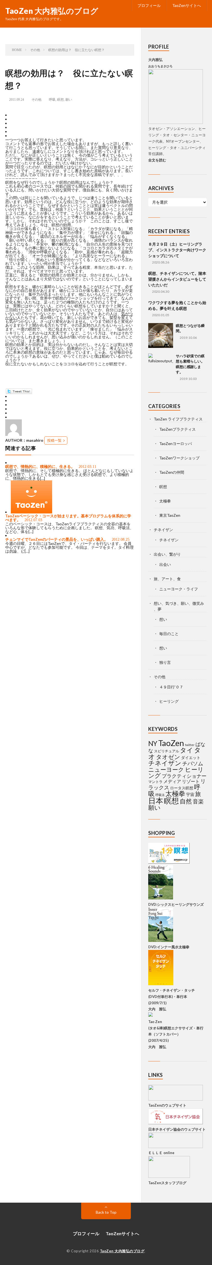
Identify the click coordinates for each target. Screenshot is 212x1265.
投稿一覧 (54, 440)
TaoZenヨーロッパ (175, 443)
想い (163, 619)
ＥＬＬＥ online (161, 1153)
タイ (186, 750)
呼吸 (52, 100)
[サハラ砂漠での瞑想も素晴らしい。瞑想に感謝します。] (160, 365)
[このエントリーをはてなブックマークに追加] (12, 128)
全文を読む (157, 160)
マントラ (155, 781)
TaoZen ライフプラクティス (178, 419)
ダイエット (190, 757)
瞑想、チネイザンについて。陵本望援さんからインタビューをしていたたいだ (177, 279)
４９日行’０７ (171, 687)
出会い (165, 564)
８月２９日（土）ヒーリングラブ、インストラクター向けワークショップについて (177, 250)
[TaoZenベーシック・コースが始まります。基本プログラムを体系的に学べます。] (31, 512)
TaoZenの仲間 (171, 472)
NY (152, 743)
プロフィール (149, 5)
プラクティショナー (184, 776)
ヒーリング (169, 701)
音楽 (198, 801)
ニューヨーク (166, 769)
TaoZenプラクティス (177, 429)
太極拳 (165, 501)
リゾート (191, 781)
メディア (172, 781)
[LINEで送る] (12, 136)
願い (68, 100)
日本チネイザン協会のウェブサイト (177, 1129)
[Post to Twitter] (18, 392)
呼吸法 (160, 795)
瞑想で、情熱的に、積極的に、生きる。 (40, 466)
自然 (186, 801)
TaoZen (171, 743)
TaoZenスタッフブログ (167, 1183)
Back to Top (106, 1212)
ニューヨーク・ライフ (178, 589)
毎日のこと (169, 633)
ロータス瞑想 (181, 787)
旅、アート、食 (167, 578)
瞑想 (60, 100)
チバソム (192, 763)
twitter (190, 745)
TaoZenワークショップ (179, 458)
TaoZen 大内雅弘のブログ (52, 11)
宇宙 (190, 794)
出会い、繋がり (167, 554)
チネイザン (163, 529)
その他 (36, 100)
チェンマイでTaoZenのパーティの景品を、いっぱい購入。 (56, 539)
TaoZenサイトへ (186, 5)
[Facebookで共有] (12, 115)
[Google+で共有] (12, 123)
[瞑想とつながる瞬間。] (160, 335)
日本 (155, 800)
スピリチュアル (166, 751)
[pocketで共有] (12, 132)
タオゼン (168, 756)
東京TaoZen (169, 515)
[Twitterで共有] (12, 119)
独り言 (165, 662)
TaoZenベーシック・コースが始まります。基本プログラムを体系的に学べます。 (68, 517)
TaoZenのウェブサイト (167, 1105)
